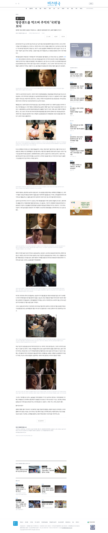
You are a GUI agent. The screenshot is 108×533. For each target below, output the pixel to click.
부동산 (45, 8)
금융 (40, 8)
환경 (72, 8)
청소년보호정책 (61, 522)
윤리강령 (26, 522)
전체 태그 (77, 522)
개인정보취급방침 (44, 522)
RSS (73, 522)
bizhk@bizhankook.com (67, 527)
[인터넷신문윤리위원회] (91, 522)
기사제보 (31, 522)
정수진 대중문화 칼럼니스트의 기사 (23, 463)
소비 (58, 8)
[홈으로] (15, 523)
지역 (76, 8)
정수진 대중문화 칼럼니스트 (21, 33)
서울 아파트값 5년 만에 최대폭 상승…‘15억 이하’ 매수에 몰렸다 (77, 127)
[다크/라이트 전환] (16, 4)
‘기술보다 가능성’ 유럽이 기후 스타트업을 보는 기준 (77, 151)
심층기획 (31, 8)
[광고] (81, 50)
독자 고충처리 (37, 522)
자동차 (63, 8)
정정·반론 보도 (67, 522)
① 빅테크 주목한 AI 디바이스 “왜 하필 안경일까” (76, 165)
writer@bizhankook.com (21, 432)
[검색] (19, 4)
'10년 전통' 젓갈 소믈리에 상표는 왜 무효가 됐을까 (77, 98)
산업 (36, 8)
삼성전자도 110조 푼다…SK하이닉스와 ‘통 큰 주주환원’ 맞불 (77, 138)
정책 (49, 8)
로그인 (91, 3)
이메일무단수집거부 (52, 522)
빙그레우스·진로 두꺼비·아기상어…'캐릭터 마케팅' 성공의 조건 (77, 111)
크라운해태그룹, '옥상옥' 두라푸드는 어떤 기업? (77, 86)
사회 (68, 8)
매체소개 (21, 522)
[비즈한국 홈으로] (54, 4)
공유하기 (42, 420)
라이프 (81, 8)
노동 (54, 8)
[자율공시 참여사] (92, 527)
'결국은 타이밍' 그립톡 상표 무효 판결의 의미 (76, 74)
